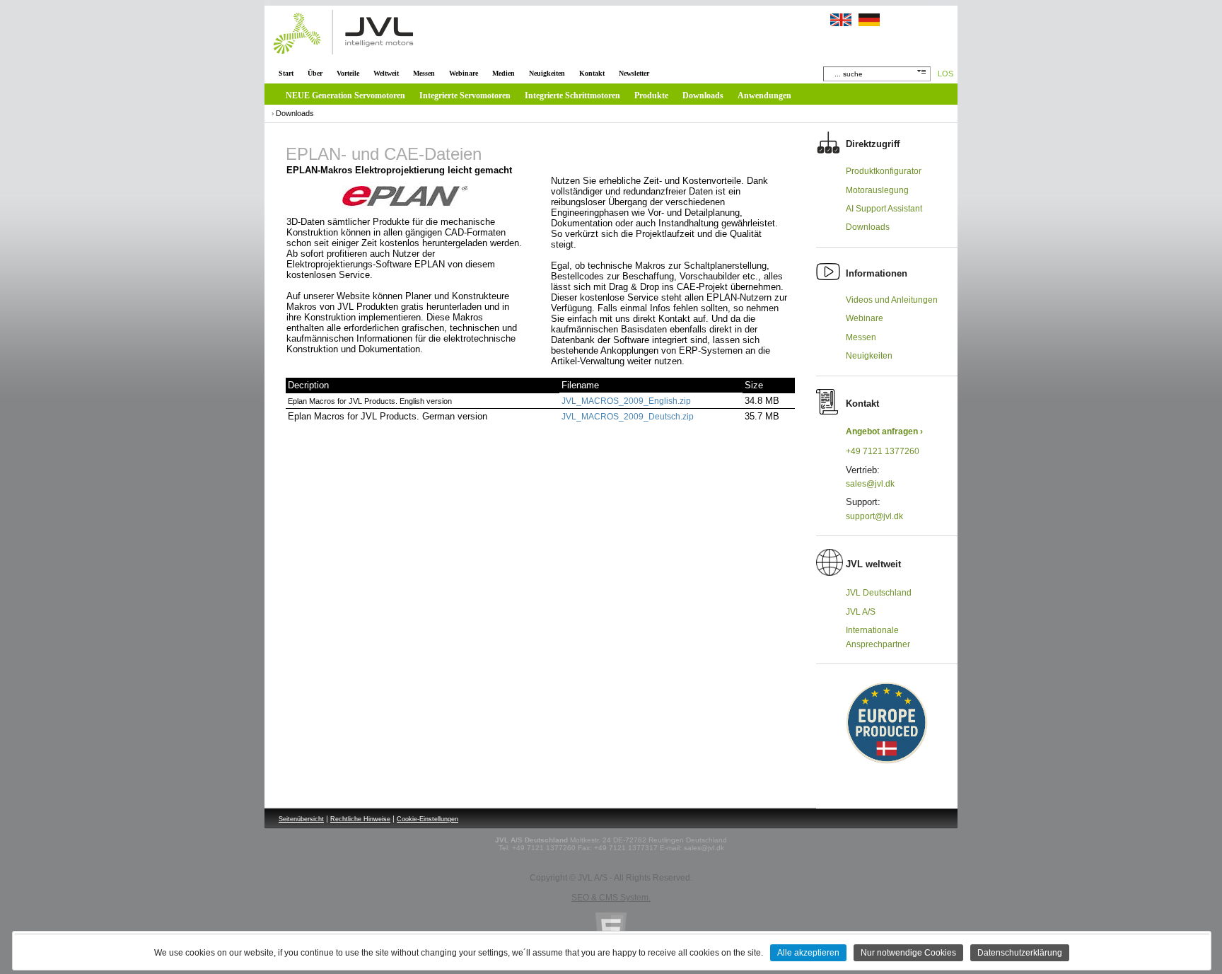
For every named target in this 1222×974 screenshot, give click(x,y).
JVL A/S (860, 612)
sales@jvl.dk (870, 484)
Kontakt (592, 73)
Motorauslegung (877, 190)
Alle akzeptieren (808, 953)
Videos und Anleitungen (892, 300)
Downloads (702, 95)
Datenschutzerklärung (1019, 953)
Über (315, 73)
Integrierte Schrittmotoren (572, 95)
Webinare (463, 73)
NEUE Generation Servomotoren (345, 95)
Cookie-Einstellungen (427, 819)
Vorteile (348, 73)
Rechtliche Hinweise (360, 819)
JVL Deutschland (879, 593)
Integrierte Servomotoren (465, 95)
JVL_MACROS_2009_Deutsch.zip (627, 417)
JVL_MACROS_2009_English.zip (626, 401)
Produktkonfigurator (883, 171)
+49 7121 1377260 (882, 451)
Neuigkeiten (547, 73)
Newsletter (634, 73)
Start (286, 73)
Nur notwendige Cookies (908, 953)
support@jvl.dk (874, 516)
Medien (503, 73)
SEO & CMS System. (611, 898)
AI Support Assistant (884, 209)
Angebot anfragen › (884, 431)
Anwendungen (764, 95)
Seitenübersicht (301, 819)
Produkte (651, 95)
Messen (424, 73)
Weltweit (386, 73)
